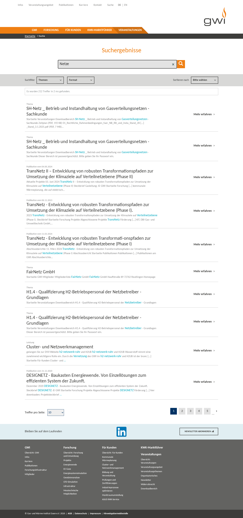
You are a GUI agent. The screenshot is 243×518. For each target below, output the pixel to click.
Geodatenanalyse (71, 477)
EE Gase (67, 469)
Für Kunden (73, 30)
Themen (43, 80)
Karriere (28, 461)
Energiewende (70, 465)
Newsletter (146, 480)
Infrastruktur (69, 486)
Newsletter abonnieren (198, 431)
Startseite (30, 36)
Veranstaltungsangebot (151, 467)
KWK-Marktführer (99, 30)
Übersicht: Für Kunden (112, 453)
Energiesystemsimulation (75, 473)
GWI (34, 30)
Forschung (51, 30)
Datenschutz (81, 514)
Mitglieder (30, 474)
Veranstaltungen (130, 30)
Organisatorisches (149, 476)
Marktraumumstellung (112, 495)
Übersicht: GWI (32, 453)
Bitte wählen (200, 80)
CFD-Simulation (70, 482)
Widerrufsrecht (148, 484)
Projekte (67, 460)
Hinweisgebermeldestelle (116, 514)
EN (125, 5)
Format (73, 80)
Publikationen (31, 466)
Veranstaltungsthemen (151, 471)
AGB (70, 514)
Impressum (95, 514)
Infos (27, 457)
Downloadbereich (149, 489)
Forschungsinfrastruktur (36, 470)
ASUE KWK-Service (110, 499)
